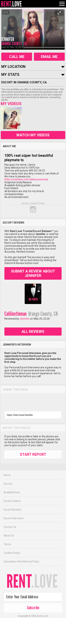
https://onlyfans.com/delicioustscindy (26, 179)
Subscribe (33, 607)
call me (16, 56)
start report (33, 454)
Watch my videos (33, 135)
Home (7, 475)
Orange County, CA (43, 314)
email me (49, 56)
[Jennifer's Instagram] (33, 209)
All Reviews (32, 331)
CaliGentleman (15, 314)
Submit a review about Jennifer (33, 273)
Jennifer (7, 39)
